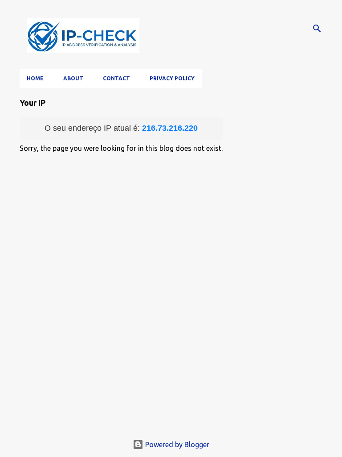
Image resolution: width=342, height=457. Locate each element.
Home (35, 78)
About (73, 78)
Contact (116, 78)
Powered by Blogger (176, 444)
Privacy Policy (172, 78)
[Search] (317, 28)
